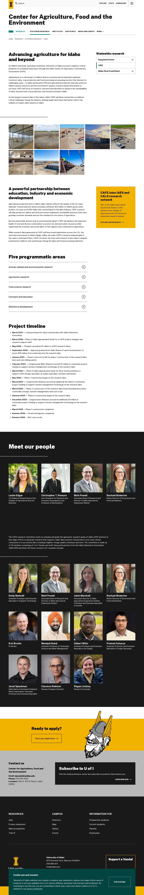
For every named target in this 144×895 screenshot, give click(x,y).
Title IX (12, 833)
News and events (86, 31)
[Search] (16, 3)
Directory (56, 820)
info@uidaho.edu (53, 867)
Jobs (11, 820)
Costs (111, 3)
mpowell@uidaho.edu (25, 776)
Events (55, 833)
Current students (97, 824)
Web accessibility (17, 829)
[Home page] (11, 4)
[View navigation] (132, 3)
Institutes (57, 31)
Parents (92, 829)
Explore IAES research (111, 222)
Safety (55, 829)
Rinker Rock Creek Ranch (109, 71)
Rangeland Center (106, 60)
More (100, 31)
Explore (103, 3)
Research (20, 31)
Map (54, 824)
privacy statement (34, 889)
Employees (94, 833)
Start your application (45, 738)
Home (11, 39)
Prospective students (99, 820)
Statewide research (40, 31)
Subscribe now (122, 779)
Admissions (121, 3)
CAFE (100, 65)
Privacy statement (17, 824)
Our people (70, 31)
